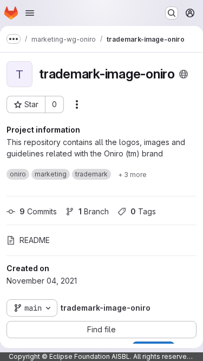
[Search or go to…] (171, 12)
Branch (93, 211)
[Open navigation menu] (29, 13)
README (34, 240)
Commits (38, 211)
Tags (143, 211)
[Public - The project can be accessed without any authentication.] (183, 74)
